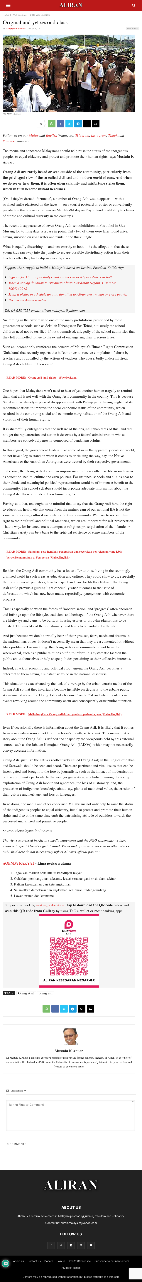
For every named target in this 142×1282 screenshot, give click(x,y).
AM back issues (71, 1267)
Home (6, 15)
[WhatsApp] (51, 123)
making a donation (50, 905)
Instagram (98, 135)
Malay (33, 135)
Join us (61, 1261)
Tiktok (113, 135)
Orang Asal (26, 993)
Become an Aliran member (27, 300)
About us (18, 1261)
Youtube (9, 141)
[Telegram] (78, 123)
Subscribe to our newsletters (111, 1261)
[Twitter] (69, 123)
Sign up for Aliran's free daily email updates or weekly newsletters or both (61, 277)
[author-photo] (69, 1044)
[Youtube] (91, 1245)
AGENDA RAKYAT (18, 863)
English (51, 135)
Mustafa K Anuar (15, 28)
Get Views (132, 28)
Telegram (82, 135)
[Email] (87, 123)
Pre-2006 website (80, 1261)
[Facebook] (60, 123)
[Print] (95, 123)
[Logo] (71, 1196)
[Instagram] (61, 1245)
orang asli (46, 993)
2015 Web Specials (40, 15)
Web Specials (19, 15)
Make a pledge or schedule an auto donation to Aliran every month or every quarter (68, 294)
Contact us (34, 1261)
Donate (48, 1261)
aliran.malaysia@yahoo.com (79, 1223)
